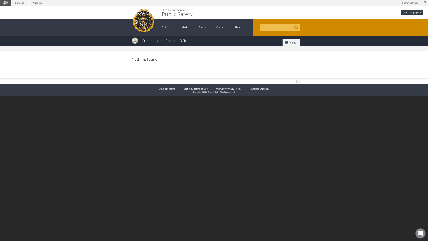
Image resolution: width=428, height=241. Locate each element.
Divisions (167, 27)
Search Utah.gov (410, 3)
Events (202, 27)
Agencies (38, 3)
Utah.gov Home (167, 88)
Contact (220, 27)
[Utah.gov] (5, 3)
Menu (292, 42)
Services (19, 3)
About (238, 27)
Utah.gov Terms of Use (196, 88)
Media (185, 27)
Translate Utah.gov (259, 88)
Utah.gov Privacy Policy (228, 88)
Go (296, 27)
